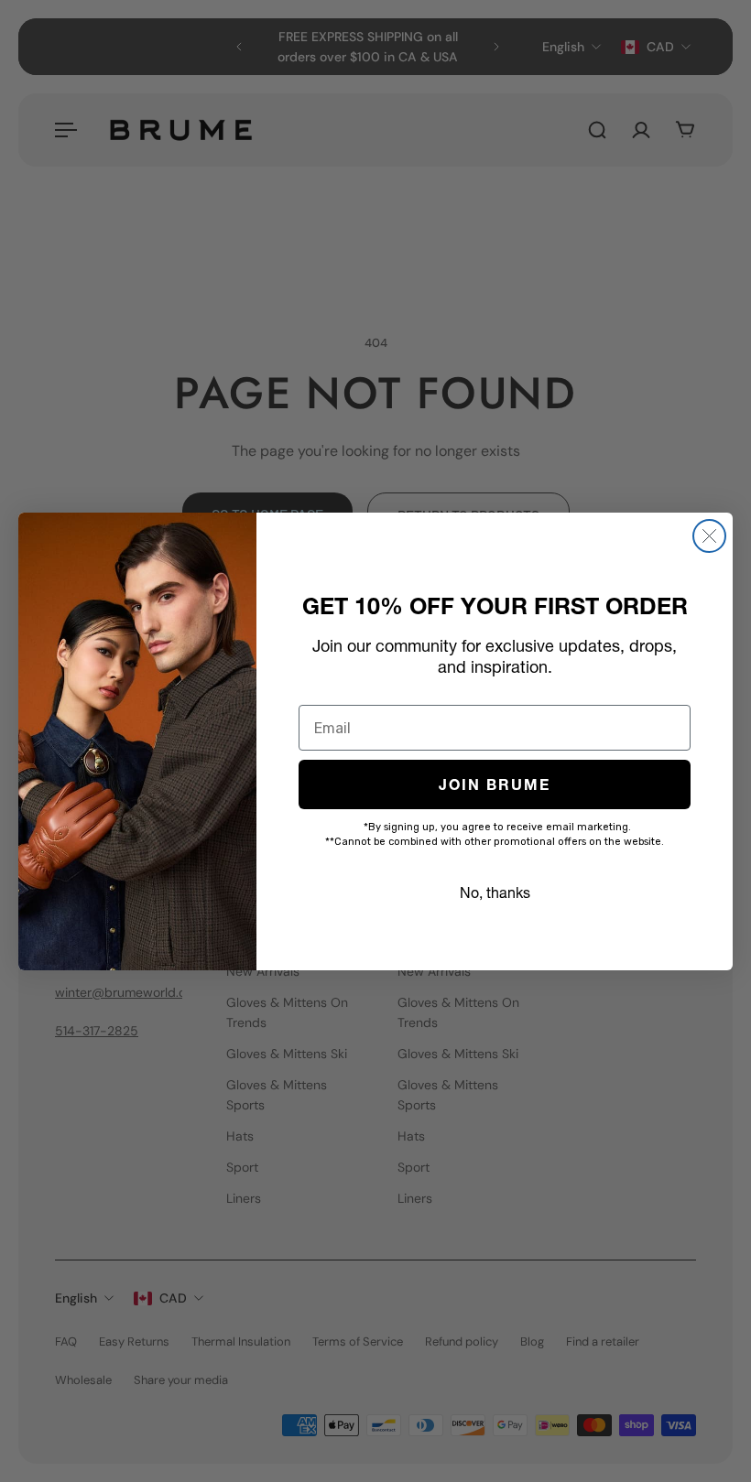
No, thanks (495, 892)
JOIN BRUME (494, 784)
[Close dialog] (709, 536)
